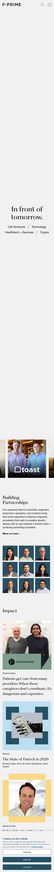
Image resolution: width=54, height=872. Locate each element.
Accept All (27, 867)
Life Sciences (16, 230)
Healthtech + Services (19, 235)
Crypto (44, 235)
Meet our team (11, 539)
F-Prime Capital (12, 4)
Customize (27, 852)
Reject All (27, 860)
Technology (39, 230)
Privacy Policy (37, 847)
